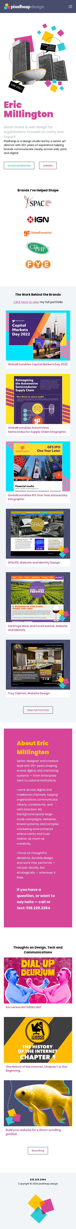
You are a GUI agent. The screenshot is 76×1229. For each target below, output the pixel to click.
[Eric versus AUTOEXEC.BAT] (38, 980)
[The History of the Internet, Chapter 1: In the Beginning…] (38, 1040)
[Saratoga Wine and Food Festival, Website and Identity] (38, 597)
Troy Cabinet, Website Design (29, 693)
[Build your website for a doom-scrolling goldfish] (38, 1103)
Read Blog (38, 1150)
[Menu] (70, 6)
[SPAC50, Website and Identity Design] (38, 534)
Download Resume (19, 165)
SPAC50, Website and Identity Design (34, 562)
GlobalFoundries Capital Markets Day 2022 (38, 364)
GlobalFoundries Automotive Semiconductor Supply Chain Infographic (37, 429)
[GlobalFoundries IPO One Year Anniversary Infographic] (38, 466)
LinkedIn (48, 165)
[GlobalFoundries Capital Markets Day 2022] (38, 335)
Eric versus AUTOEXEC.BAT (24, 1007)
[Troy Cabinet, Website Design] (38, 665)
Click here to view (26, 302)
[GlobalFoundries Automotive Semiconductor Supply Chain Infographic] (38, 399)
